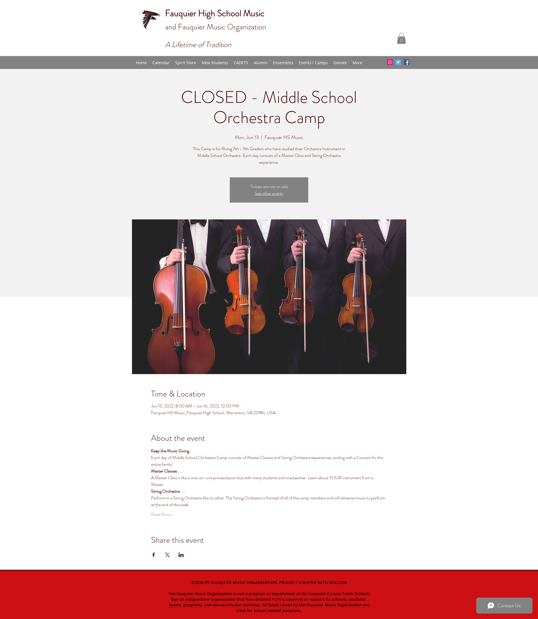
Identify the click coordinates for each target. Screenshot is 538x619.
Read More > (162, 514)
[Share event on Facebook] (153, 555)
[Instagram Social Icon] (390, 62)
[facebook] (406, 62)
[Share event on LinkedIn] (181, 555)
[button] (401, 38)
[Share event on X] (167, 555)
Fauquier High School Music (215, 13)
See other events (269, 193)
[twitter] (398, 62)
